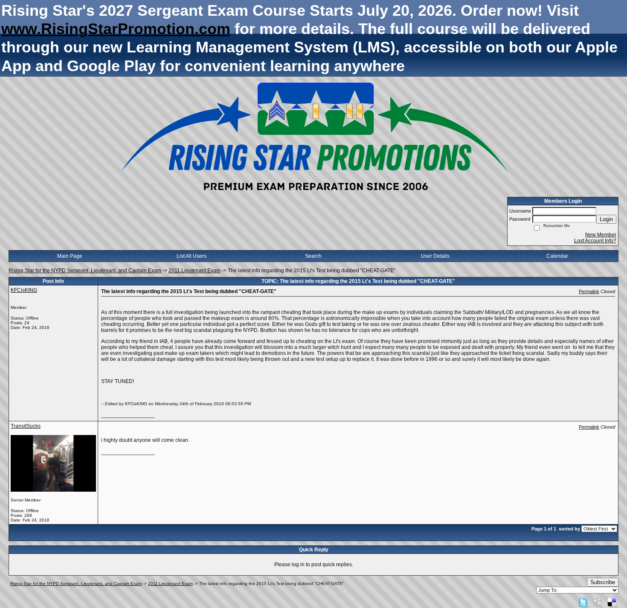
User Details (435, 256)
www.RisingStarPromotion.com (115, 28)
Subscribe (602, 582)
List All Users (191, 256)
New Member (600, 235)
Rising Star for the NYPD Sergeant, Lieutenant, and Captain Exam (85, 271)
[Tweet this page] (583, 602)
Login (606, 219)
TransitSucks (26, 426)
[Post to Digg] (597, 602)
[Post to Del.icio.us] (611, 602)
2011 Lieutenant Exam (194, 271)
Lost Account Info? (595, 241)
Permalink (589, 291)
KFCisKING (24, 290)
